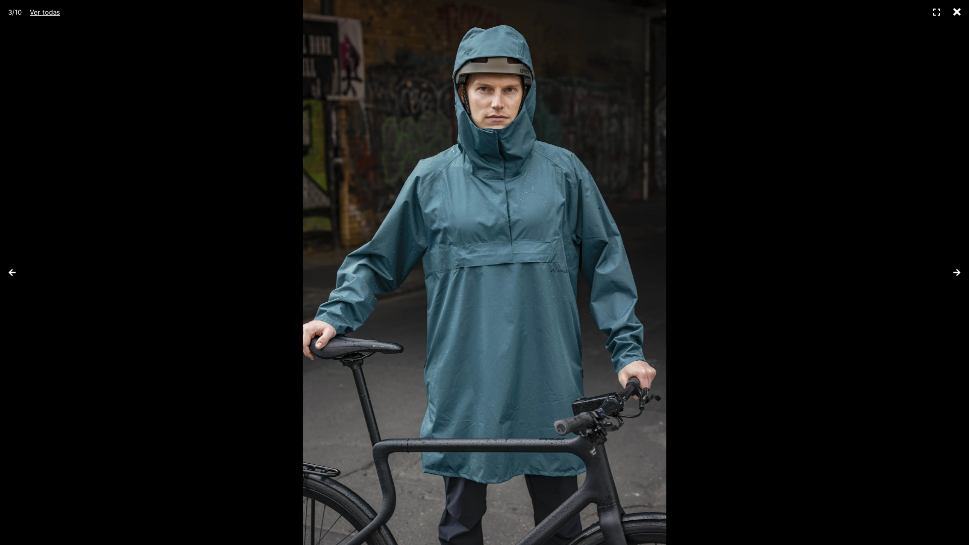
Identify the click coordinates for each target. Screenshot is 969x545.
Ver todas (45, 12)
